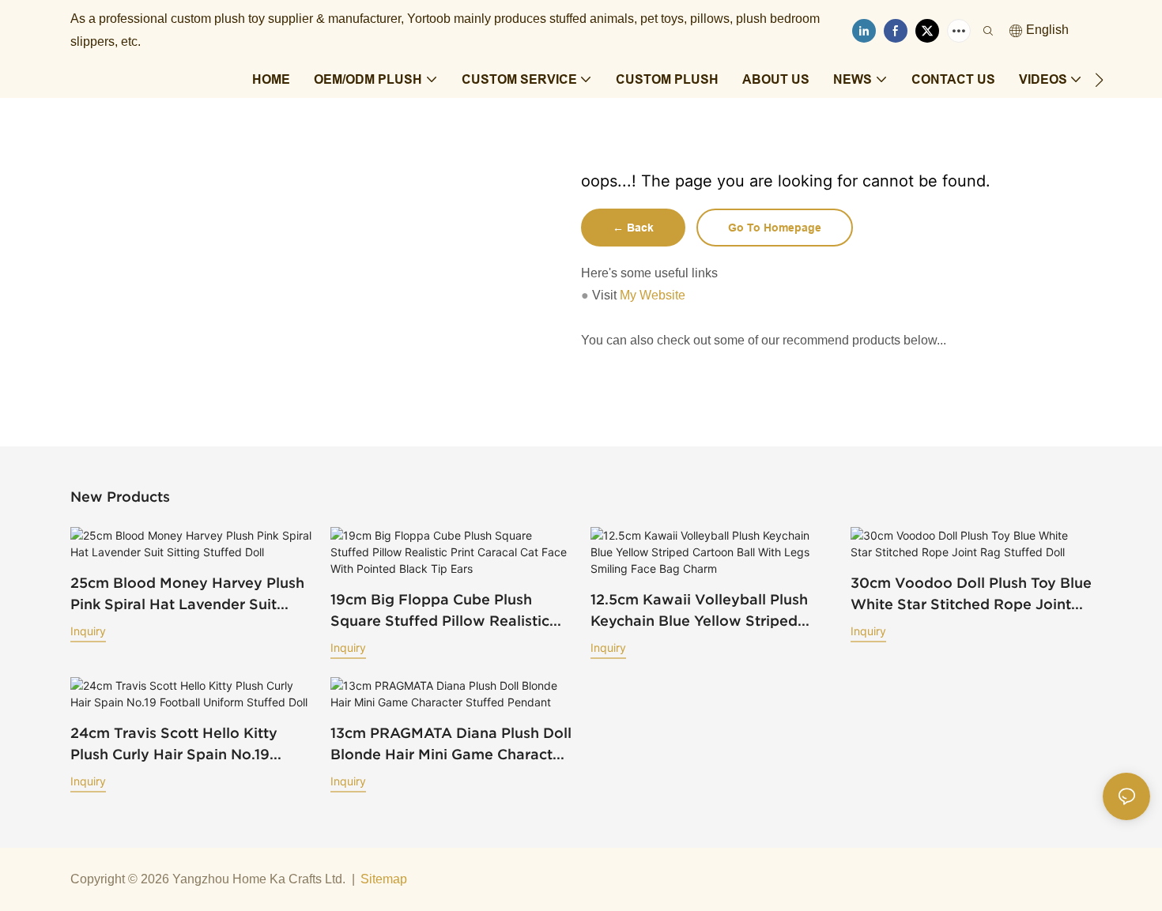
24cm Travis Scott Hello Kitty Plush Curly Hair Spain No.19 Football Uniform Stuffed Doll (175, 745)
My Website (652, 295)
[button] (1099, 80)
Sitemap (383, 879)
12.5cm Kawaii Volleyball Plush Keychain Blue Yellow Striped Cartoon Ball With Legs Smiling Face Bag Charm (701, 611)
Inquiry (88, 631)
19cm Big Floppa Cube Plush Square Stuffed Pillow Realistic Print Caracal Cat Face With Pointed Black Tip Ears (439, 611)
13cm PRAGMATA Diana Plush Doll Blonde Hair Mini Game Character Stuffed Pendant (451, 745)
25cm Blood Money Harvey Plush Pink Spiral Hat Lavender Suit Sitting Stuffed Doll (187, 594)
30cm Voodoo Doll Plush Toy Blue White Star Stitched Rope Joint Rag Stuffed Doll (971, 594)
